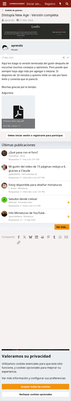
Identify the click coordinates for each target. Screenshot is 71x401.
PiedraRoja (13, 156)
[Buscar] (67, 3)
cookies (20, 363)
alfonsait (13, 202)
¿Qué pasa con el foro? (23, 152)
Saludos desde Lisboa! (23, 199)
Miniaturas (23, 188)
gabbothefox (14, 174)
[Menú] (4, 3)
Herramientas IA (29, 174)
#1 (68, 57)
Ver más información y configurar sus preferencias (34, 378)
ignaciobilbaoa (15, 216)
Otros (22, 156)
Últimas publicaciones (18, 145)
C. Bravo (12, 188)
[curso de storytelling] (35, 30)
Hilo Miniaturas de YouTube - (27, 213)
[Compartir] (63, 58)
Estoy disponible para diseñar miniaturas (35, 185)
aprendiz (10, 20)
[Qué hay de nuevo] (60, 3)
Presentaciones (25, 202)
